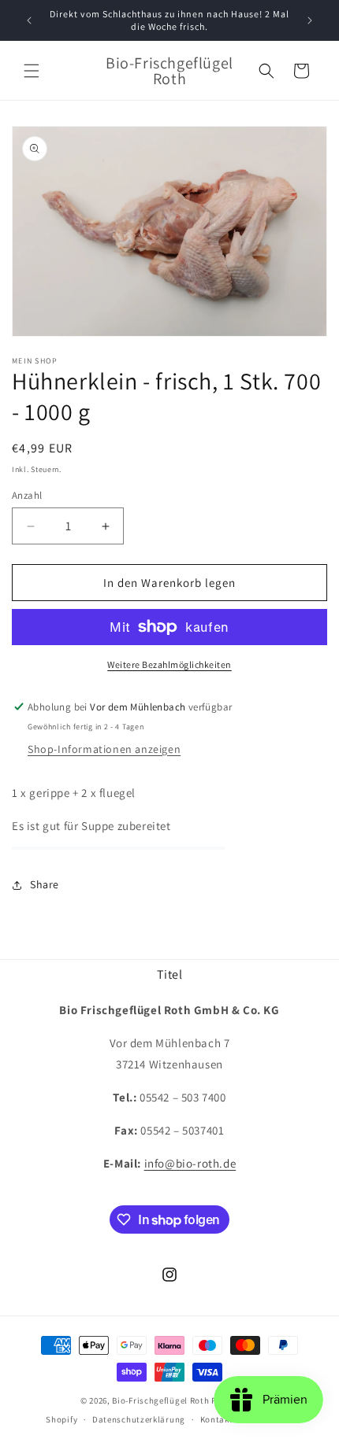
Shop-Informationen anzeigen (104, 749)
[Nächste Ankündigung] (309, 20)
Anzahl (27, 495)
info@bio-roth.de (190, 1163)
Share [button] (44, 884)
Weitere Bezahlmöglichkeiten (169, 664)
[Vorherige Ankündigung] (29, 20)
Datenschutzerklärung (138, 1419)
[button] (31, 71)
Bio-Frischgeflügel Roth (160, 1400)
